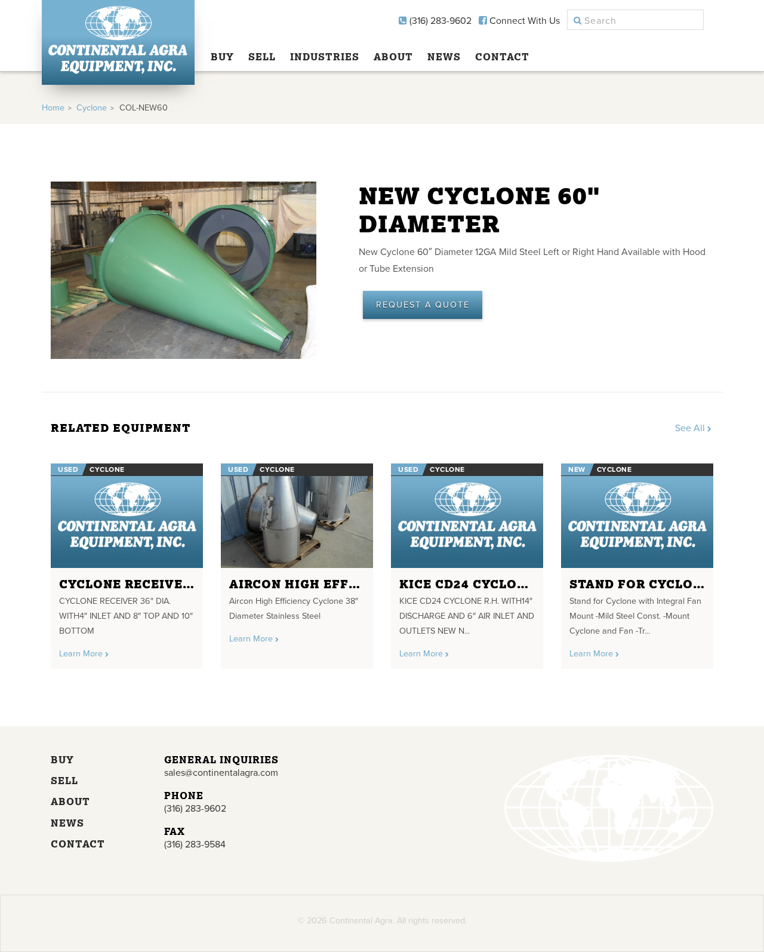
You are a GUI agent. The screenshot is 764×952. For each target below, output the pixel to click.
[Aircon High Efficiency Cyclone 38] (297, 515)
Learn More (82, 654)
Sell (262, 56)
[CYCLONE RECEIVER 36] (127, 515)
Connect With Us (523, 21)
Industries (324, 56)
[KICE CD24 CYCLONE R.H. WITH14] (467, 515)
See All (691, 428)
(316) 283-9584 (195, 844)
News (444, 56)
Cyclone (91, 108)
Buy (222, 56)
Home (53, 108)
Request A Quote (423, 305)
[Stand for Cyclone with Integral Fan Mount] (637, 515)
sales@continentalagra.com (221, 773)
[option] (127, 561)
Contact (502, 56)
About (393, 56)
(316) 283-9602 (439, 21)
